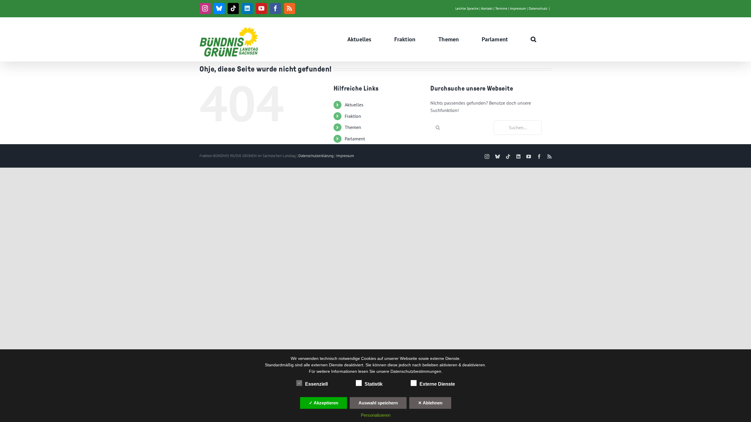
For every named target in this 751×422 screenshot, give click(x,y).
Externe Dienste (437, 384)
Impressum (518, 8)
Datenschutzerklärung (316, 155)
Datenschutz (538, 8)
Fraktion (353, 116)
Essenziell (316, 384)
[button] (533, 39)
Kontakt (487, 8)
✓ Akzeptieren (323, 402)
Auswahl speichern (378, 402)
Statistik (374, 384)
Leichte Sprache (466, 8)
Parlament (355, 139)
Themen (353, 127)
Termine (501, 8)
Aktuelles (354, 105)
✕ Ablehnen (430, 402)
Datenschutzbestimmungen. (416, 371)
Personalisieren (375, 415)
